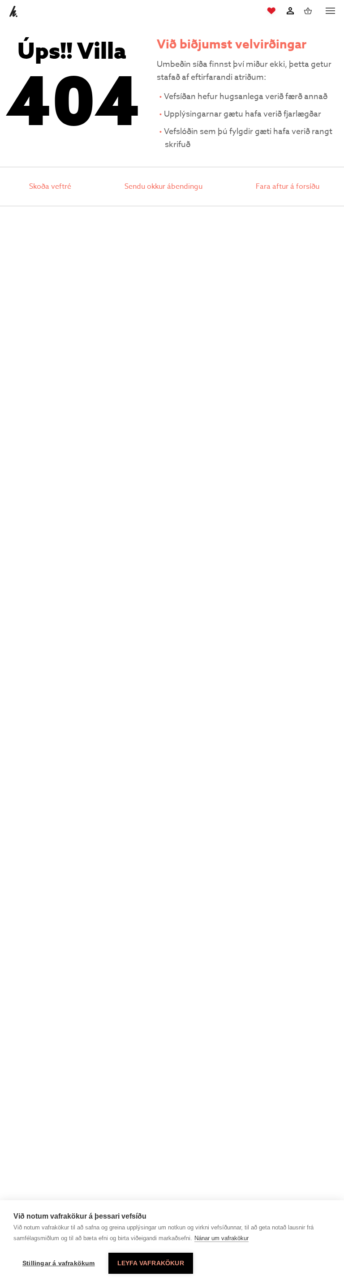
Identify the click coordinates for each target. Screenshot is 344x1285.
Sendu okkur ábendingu (163, 186)
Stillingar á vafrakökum (58, 1263)
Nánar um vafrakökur (221, 1238)
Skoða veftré (50, 186)
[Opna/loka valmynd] (330, 11)
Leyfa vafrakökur (150, 1263)
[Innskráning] (290, 11)
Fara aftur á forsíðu (287, 186)
